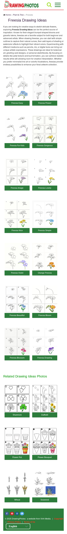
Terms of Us (29, 521)
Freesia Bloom (44, 315)
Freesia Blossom (17, 358)
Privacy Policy (14, 521)
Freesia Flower (44, 103)
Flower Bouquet (45, 457)
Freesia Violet (17, 273)
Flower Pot (17, 457)
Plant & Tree (18, 14)
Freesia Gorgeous (45, 145)
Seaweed (44, 500)
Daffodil (44, 415)
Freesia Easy (17, 103)
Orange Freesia (45, 273)
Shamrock (17, 415)
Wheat (17, 500)
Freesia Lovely (44, 188)
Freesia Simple (44, 230)
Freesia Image (17, 188)
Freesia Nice (17, 230)
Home (8, 14)
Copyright (58, 518)
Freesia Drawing (44, 358)
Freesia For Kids (17, 145)
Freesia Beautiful (17, 315)
